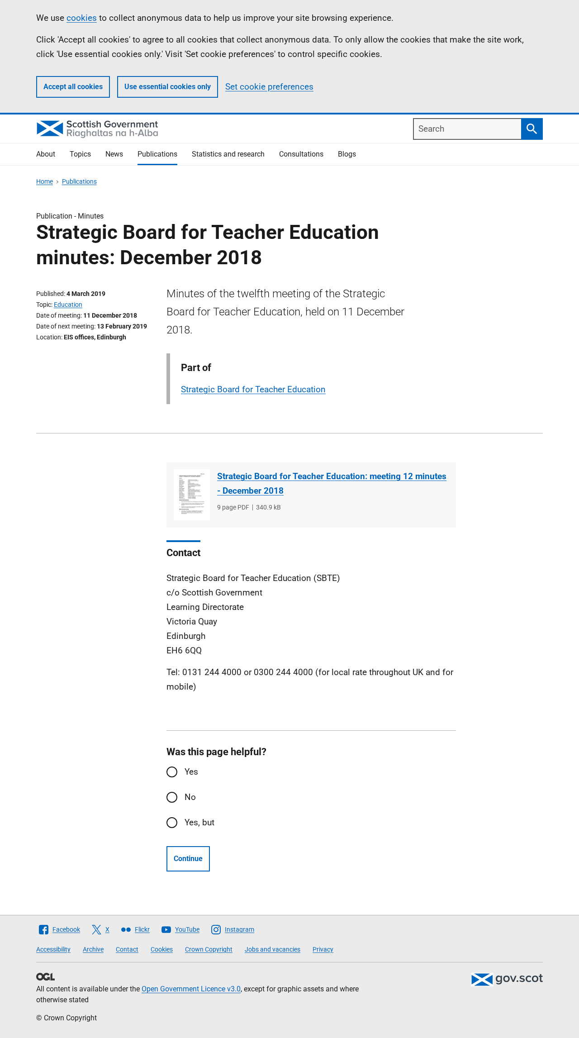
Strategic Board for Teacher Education (253, 389)
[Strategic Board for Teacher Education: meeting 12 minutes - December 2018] (192, 494)
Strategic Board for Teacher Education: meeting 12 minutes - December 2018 (331, 483)
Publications (157, 154)
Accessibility (53, 949)
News (114, 154)
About (45, 154)
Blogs (347, 154)
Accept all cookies (73, 86)
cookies (81, 18)
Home (44, 181)
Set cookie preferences (269, 86)
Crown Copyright (209, 949)
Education (68, 304)
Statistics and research (228, 154)
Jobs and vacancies (272, 949)
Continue (188, 858)
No (190, 797)
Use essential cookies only (167, 86)
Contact (127, 949)
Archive (93, 949)
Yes (191, 772)
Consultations (301, 154)
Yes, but (199, 822)
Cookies (162, 949)
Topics (80, 154)
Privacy (323, 949)
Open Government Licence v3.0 (191, 989)
